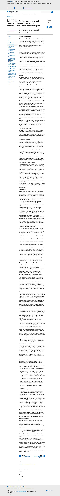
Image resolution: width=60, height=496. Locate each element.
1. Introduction (10, 40)
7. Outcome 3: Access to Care (11, 56)
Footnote (9, 84)
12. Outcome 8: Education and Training (11, 71)
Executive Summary (11, 38)
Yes (21, 471)
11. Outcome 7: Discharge (11, 68)
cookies (11, 1)
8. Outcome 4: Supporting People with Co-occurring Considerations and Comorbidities (11, 60)
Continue (21, 479)
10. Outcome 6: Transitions (12, 66)
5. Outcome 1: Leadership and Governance (11, 50)
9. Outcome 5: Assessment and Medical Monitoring (11, 64)
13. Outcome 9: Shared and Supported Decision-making (12, 74)
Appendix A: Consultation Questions (11, 82)
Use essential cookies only (19, 7)
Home (8, 16)
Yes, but (22, 476)
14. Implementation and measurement (11, 77)
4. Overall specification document (11, 47)
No (21, 474)
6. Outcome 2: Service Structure (11, 53)
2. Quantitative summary (11, 42)
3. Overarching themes (11, 44)
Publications (11, 16)
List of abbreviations (11, 36)
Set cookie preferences (28, 7)
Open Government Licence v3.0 (21, 491)
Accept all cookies (10, 7)
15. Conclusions (10, 79)
